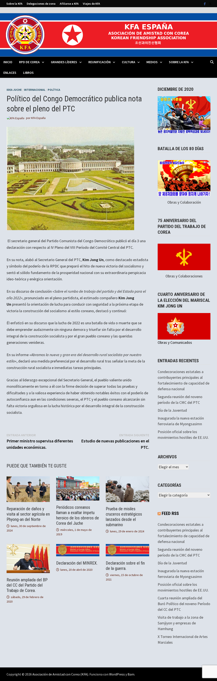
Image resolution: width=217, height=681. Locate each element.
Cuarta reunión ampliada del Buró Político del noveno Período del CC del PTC (184, 604)
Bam (131, 674)
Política (54, 90)
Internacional (34, 90)
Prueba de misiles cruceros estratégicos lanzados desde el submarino (124, 516)
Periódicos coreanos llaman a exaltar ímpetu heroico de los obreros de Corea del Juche (77, 515)
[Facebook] (205, 3)
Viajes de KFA (91, 4)
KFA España (38, 118)
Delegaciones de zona (41, 4)
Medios (152, 62)
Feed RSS (170, 513)
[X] (210, 3)
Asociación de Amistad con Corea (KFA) (60, 674)
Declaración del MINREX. (76, 563)
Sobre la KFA (14, 4)
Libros (28, 72)
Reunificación (99, 62)
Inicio (7, 62)
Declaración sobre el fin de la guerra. (125, 566)
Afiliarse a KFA (69, 4)
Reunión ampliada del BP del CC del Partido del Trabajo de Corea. (27, 585)
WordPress (117, 674)
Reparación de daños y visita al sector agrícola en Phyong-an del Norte (28, 514)
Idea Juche (14, 90)
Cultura (128, 62)
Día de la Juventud (172, 410)
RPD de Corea (29, 62)
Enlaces (9, 72)
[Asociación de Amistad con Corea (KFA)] (108, 34)
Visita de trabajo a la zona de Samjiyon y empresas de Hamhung (180, 623)
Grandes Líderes (64, 62)
